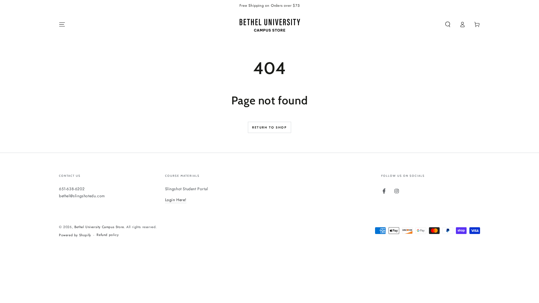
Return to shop (269, 127)
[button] (447, 24)
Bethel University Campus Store (99, 226)
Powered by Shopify (75, 235)
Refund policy (107, 235)
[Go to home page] (269, 24)
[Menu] (62, 24)
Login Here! (176, 200)
